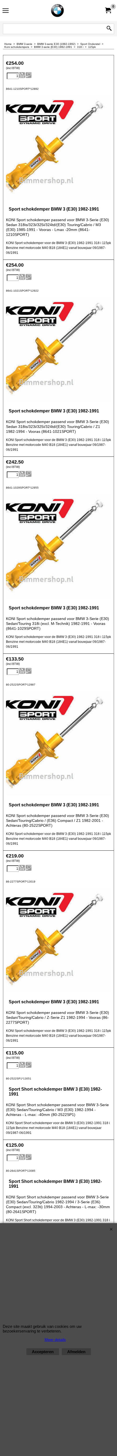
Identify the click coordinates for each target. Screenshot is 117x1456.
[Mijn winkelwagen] (108, 10)
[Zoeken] (109, 29)
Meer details (55, 1339)
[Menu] (5, 11)
